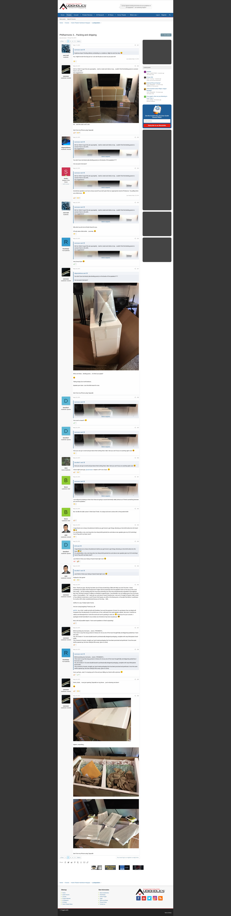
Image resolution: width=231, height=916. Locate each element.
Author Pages (103, 896)
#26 (138, 238)
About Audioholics (104, 892)
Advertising (102, 894)
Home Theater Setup (67, 904)
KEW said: (77, 546)
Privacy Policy (103, 902)
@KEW (75, 610)
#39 (138, 679)
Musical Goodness (151, 101)
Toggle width (64, 910)
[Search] (169, 15)
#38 (138, 649)
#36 (138, 584)
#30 (138, 458)
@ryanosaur (89, 469)
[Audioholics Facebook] (138, 900)
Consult (76, 15)
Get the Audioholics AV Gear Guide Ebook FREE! (157, 116)
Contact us (102, 904)
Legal (101, 898)
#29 (138, 427)
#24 (138, 168)
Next (78, 41)
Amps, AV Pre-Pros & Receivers (154, 80)
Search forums (71, 19)
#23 (138, 137)
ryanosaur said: (78, 49)
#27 (138, 268)
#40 (138, 695)
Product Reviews (87, 15)
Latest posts (147, 67)
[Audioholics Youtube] (144, 900)
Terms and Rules (104, 900)
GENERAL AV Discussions (152, 86)
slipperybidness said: (80, 273)
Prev (62, 41)
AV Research (100, 15)
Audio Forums (65, 894)
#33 (138, 525)
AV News (110, 15)
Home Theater (121, 15)
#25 (138, 202)
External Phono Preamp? (154, 83)
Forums (69, 15)
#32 (138, 508)
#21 (138, 45)
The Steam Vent (150, 74)
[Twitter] (149, 900)
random (149, 71)
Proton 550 (150, 77)
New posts (63, 19)
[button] (80, 15)
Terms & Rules (168, 912)
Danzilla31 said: (78, 462)
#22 (138, 66)
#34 (138, 541)
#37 (138, 627)
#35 (138, 566)
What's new (133, 15)
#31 (138, 476)
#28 (138, 397)
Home (62, 15)
